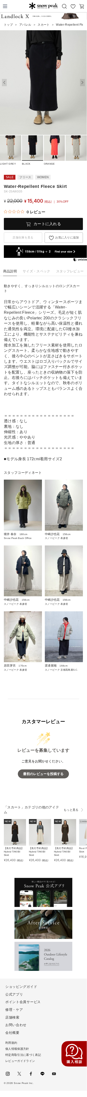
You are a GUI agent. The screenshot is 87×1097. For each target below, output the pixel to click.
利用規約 (11, 1042)
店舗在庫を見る (23, 237)
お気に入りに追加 (67, 237)
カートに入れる (47, 224)
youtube (54, 1074)
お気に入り (73, 6)
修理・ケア (14, 1010)
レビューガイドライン (20, 1061)
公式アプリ (14, 994)
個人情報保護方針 (17, 1049)
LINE (42, 1074)
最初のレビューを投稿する (43, 774)
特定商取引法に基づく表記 (23, 1055)
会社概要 (12, 1033)
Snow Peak (43, 6)
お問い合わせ (16, 1025)
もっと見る (71, 810)
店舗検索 (12, 1017)
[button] (82, 82)
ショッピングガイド (21, 987)
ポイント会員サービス (23, 1002)
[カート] (82, 6)
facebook (31, 1074)
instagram (8, 1074)
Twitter (19, 1074)
